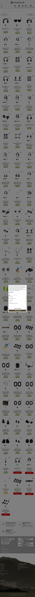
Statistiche (11, 296)
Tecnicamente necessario (13, 295)
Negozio (11, 301)
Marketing (11, 300)
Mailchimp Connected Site (13, 303)
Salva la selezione (17, 308)
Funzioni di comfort (13, 298)
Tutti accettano (17, 310)
